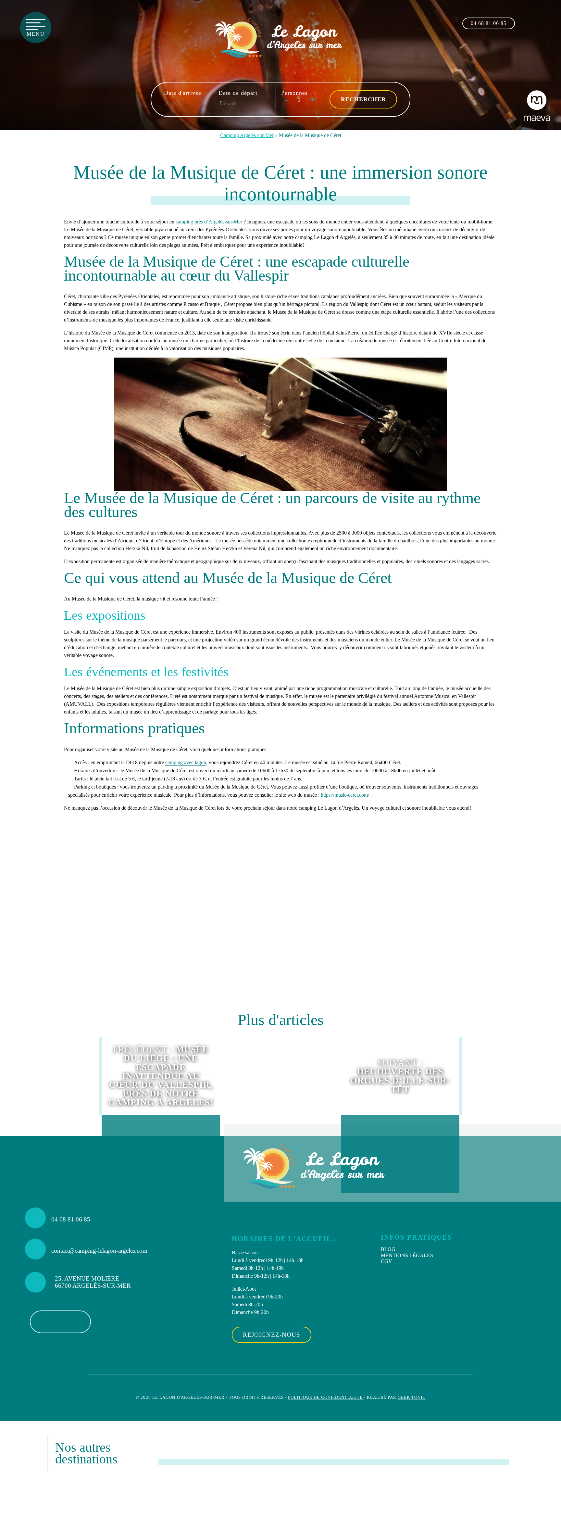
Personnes (294, 93)
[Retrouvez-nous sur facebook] (525, 22)
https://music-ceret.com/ (345, 795)
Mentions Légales (407, 1255)
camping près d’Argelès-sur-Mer (209, 221)
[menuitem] (455, 1249)
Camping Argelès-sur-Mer (247, 135)
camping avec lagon (185, 762)
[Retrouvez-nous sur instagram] (539, 22)
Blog (388, 1249)
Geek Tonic (412, 1397)
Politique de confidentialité (326, 1397)
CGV (386, 1261)
